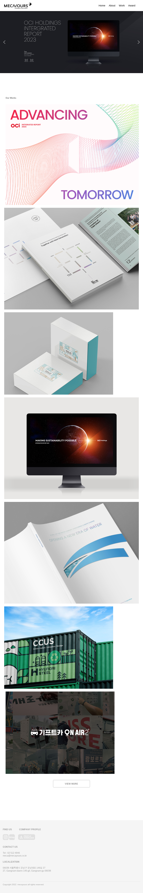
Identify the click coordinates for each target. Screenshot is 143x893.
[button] (71, 42)
